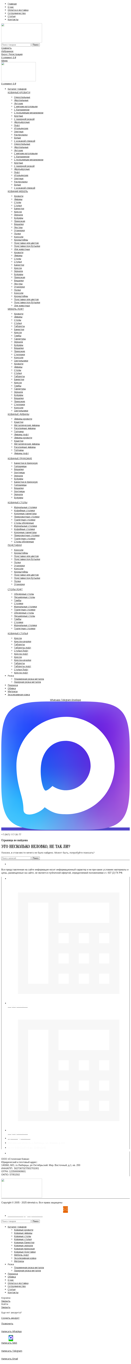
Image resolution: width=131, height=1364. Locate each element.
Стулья (18, 205)
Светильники (21, 360)
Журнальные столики (25, 507)
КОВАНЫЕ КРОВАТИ (19, 92)
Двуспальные (21, 100)
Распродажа (20, 134)
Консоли (18, 236)
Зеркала (18, 214)
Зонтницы (19, 472)
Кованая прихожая (24, 1248)
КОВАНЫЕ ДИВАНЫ (18, 414)
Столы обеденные (24, 522)
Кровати (18, 196)
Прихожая (19, 221)
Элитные (18, 131)
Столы (17, 202)
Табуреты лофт (22, 647)
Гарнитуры (20, 338)
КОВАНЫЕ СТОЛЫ (17, 502)
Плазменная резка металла (29, 678)
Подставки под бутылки (27, 246)
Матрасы (19, 1261)
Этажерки (19, 230)
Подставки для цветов (26, 242)
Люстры (18, 227)
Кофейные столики (24, 510)
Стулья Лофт (21, 650)
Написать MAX (9, 1342)
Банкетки (19, 208)
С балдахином (21, 109)
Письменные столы (24, 597)
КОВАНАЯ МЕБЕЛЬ (18, 191)
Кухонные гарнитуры (25, 513)
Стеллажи (19, 354)
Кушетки (18, 421)
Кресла (18, 211)
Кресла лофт (21, 653)
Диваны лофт (21, 434)
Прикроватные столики (26, 516)
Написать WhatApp (11, 1331)
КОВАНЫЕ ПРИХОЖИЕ (20, 458)
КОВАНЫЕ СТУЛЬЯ (18, 633)
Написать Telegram (11, 1350)
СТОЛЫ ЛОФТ (15, 589)
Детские (18, 103)
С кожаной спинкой (24, 140)
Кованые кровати (23, 1229)
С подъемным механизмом (28, 112)
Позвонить (7, 1323)
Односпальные (22, 97)
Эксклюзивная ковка (25, 1258)
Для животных (22, 249)
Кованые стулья (23, 1239)
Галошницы (20, 466)
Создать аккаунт (10, 1317)
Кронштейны (21, 239)
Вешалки (19, 224)
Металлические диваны (27, 425)
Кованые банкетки (24, 1242)
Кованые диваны (23, 1232)
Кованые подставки (25, 1251)
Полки (17, 233)
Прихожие (19, 351)
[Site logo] (21, 41)
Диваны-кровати (23, 418)
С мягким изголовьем (26, 106)
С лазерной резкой (24, 119)
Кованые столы (22, 1236)
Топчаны (19, 431)
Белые (17, 137)
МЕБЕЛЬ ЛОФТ (16, 308)
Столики (18, 603)
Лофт (17, 125)
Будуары (18, 217)
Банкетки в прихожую (26, 463)
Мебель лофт (21, 1254)
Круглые (18, 115)
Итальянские (21, 128)
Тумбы (17, 335)
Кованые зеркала (23, 1245)
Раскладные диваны (25, 428)
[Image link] (21, 1196)
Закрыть (5, 1301)
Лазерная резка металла (27, 681)
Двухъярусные (22, 122)
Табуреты (19, 326)
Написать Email (9, 1358)
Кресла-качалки (22, 641)
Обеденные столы (24, 593)
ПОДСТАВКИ (15, 545)
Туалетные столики (24, 519)
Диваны (18, 199)
